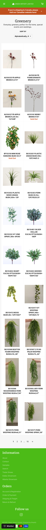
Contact (5, 461)
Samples (5, 465)
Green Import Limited (15, 522)
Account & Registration (11, 491)
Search (5, 469)
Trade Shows (7, 472)
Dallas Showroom (9, 476)
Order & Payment (9, 495)
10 (28, 441)
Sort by (23, 31)
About (4, 458)
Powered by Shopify (29, 522)
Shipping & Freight (9, 499)
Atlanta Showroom (9, 479)
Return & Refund (9, 502)
